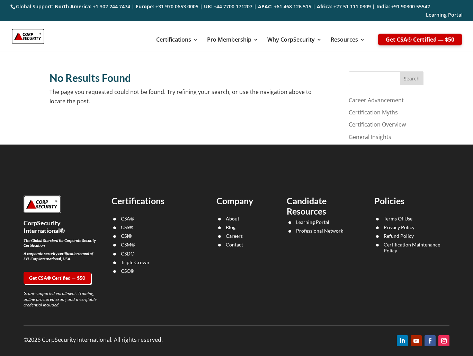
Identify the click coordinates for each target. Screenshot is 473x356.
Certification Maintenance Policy (412, 247)
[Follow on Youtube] (416, 340)
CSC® (127, 271)
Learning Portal (444, 15)
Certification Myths (373, 112)
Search (412, 78)
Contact (234, 245)
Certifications (173, 40)
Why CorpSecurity (291, 40)
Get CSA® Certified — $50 (420, 39)
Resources (344, 40)
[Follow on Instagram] (443, 340)
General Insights (370, 137)
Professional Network (319, 231)
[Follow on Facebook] (430, 340)
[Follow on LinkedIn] (402, 340)
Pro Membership (229, 40)
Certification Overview (377, 124)
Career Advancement (376, 100)
